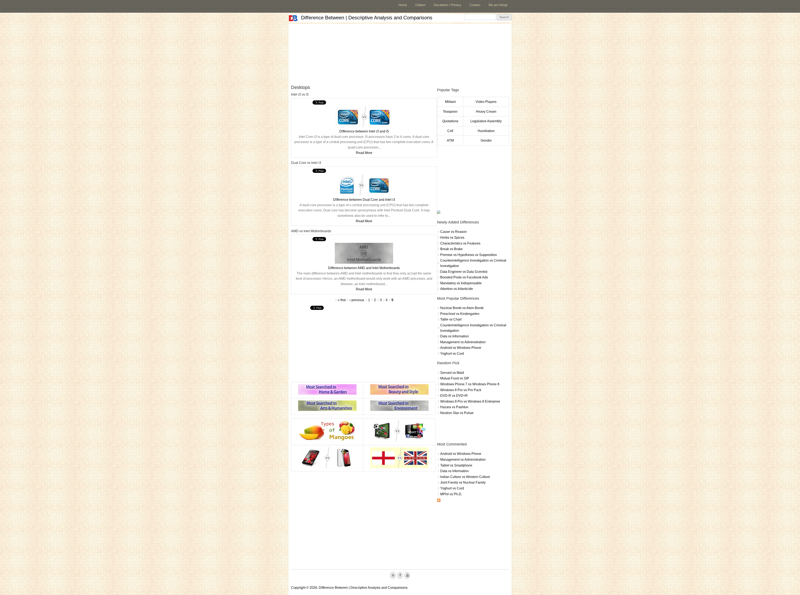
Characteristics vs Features (460, 243)
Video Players (486, 102)
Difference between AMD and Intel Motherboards (364, 268)
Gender (486, 140)
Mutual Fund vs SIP (454, 378)
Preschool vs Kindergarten (459, 314)
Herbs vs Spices (452, 237)
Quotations (450, 121)
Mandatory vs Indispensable (461, 283)
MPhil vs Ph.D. (451, 494)
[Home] (293, 18)
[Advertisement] (400, 53)
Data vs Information (454, 336)
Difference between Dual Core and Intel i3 (364, 199)
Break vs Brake (451, 249)
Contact (475, 5)
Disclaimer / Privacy (447, 5)
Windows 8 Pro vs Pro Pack (460, 390)
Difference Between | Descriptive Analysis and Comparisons (366, 17)
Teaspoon (450, 111)
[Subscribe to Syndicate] (438, 501)
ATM (450, 140)
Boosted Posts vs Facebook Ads (464, 277)
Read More (364, 153)
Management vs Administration (463, 342)
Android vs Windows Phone (460, 347)
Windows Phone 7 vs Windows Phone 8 (469, 384)
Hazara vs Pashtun (454, 407)
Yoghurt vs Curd (452, 353)
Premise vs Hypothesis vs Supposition (468, 255)
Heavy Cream (486, 111)
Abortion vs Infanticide (456, 289)
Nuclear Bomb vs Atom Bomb (462, 308)
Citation (420, 5)
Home (403, 5)
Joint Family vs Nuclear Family (463, 482)
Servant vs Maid (452, 372)
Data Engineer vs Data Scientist (463, 271)
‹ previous (357, 300)
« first (342, 300)
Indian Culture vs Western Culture (465, 477)
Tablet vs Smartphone (456, 465)
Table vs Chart (450, 319)
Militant (450, 102)
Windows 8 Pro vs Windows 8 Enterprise (470, 401)
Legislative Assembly (486, 121)
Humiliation (486, 131)
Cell (450, 131)
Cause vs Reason (453, 231)
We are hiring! (498, 5)
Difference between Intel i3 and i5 (364, 131)
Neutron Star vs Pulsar (457, 413)
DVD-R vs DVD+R (454, 395)
